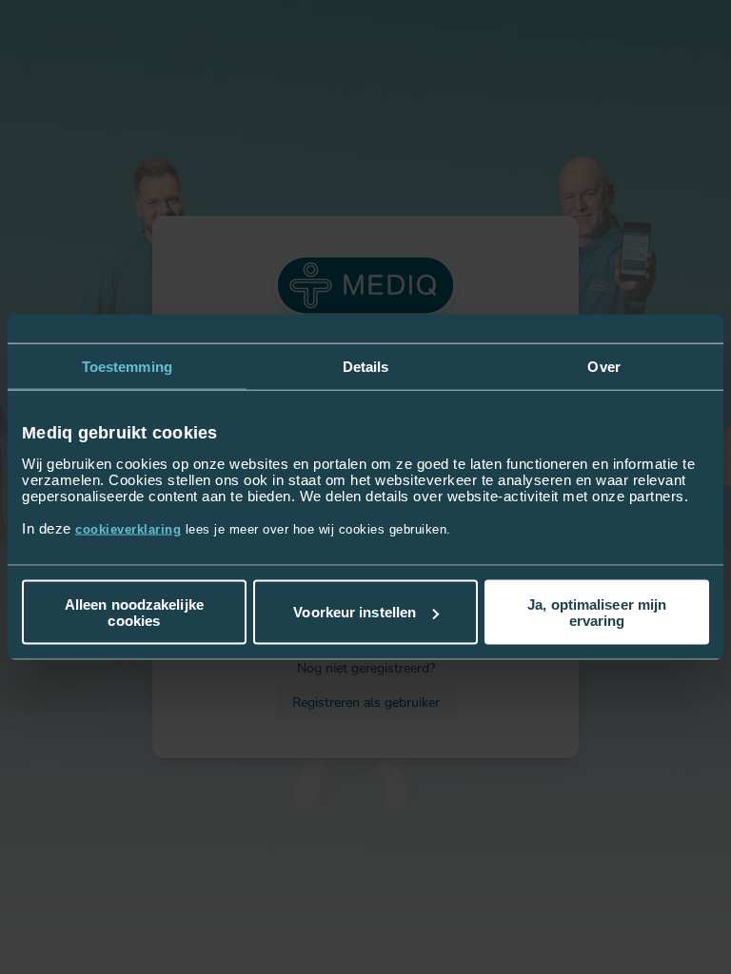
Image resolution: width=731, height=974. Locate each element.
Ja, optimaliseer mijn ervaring (596, 611)
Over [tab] (603, 367)
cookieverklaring (128, 528)
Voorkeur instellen (354, 612)
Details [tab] (366, 367)
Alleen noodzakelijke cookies (134, 611)
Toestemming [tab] (127, 367)
